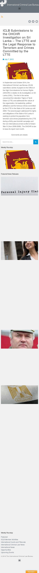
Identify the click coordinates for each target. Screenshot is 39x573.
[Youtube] (36, 21)
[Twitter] (33, 21)
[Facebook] (29, 21)
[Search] (35, 142)
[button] (19, 8)
